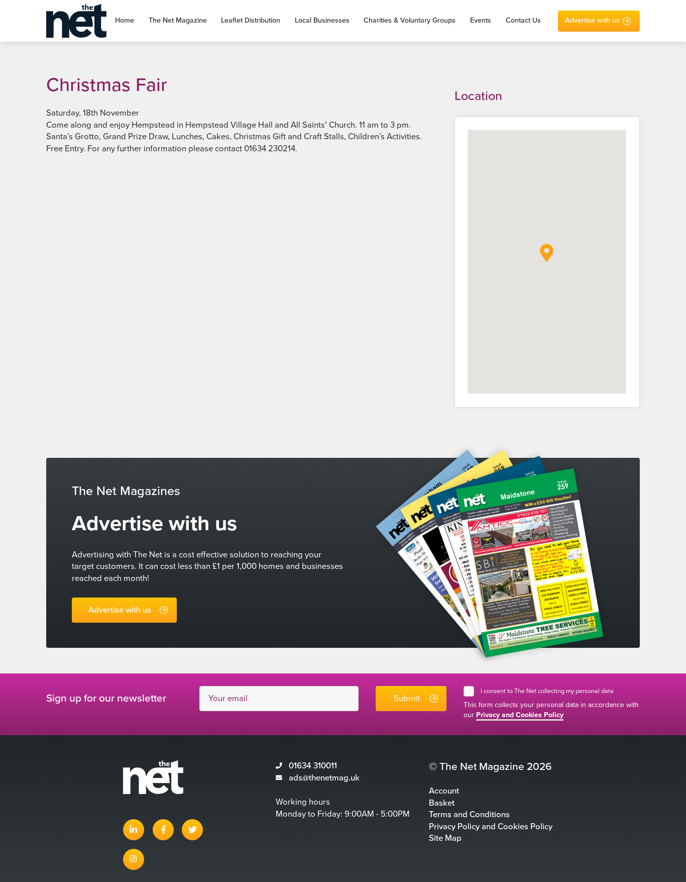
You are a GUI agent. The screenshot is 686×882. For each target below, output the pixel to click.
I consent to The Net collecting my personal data (549, 691)
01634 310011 (313, 766)
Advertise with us (592, 21)
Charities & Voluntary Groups (409, 21)
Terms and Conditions (469, 815)
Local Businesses (322, 21)
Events (480, 21)
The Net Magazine (178, 21)
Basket (441, 803)
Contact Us (523, 21)
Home (124, 21)
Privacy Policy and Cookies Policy (490, 827)
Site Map (445, 838)
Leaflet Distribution (250, 21)
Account (444, 791)
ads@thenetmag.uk (324, 778)
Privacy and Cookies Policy (519, 715)
